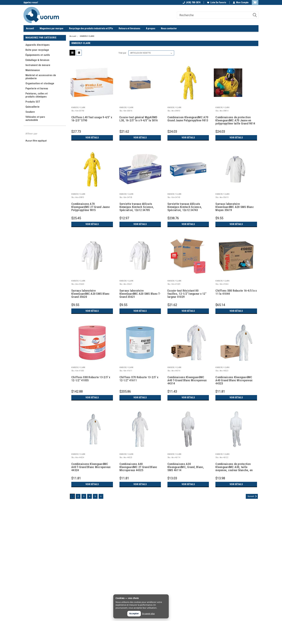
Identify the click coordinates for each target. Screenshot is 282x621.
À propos (150, 28)
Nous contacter (169, 28)
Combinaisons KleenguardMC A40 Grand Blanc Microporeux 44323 (233, 380)
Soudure (30, 111)
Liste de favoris (218, 2)
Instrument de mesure (37, 65)
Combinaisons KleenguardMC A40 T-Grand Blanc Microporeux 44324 (90, 467)
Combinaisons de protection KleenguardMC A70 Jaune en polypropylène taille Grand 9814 (235, 120)
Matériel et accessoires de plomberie (40, 77)
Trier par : (122, 53)
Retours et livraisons (129, 28)
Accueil (30, 28)
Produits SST (32, 101)
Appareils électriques (37, 44)
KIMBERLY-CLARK (87, 36)
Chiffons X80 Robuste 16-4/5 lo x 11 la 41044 (236, 292)
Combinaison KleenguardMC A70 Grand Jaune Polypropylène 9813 (187, 119)
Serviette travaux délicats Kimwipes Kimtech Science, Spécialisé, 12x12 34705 (136, 207)
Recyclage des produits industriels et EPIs (91, 28)
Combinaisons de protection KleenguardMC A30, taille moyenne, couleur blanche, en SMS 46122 (234, 467)
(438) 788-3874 (193, 2)
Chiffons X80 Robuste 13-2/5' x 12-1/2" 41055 (90, 379)
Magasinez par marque (51, 28)
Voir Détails (92, 137)
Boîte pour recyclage (37, 49)
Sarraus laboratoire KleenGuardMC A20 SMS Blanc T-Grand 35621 (140, 293)
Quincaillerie (32, 106)
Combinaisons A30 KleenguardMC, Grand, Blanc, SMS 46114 (185, 467)
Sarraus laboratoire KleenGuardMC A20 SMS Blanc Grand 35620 (90, 293)
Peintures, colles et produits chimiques (36, 95)
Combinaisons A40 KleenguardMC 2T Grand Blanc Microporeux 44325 (138, 467)
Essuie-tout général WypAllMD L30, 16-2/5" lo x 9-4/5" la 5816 (138, 119)
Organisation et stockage (39, 83)
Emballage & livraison (37, 60)
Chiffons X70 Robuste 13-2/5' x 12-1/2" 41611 (138, 379)
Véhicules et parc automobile (35, 118)
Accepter (134, 613)
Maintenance (32, 70)
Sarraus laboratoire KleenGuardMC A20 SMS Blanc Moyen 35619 (234, 207)
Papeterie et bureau (36, 88)
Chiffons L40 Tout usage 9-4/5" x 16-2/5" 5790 (91, 119)
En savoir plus (148, 613)
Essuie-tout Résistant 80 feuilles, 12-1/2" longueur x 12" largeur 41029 (186, 293)
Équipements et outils (37, 55)
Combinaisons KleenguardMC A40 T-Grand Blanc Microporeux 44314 (187, 380)
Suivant (251, 496)
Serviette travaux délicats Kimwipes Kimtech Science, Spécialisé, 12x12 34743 (184, 207)
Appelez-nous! (31, 2)
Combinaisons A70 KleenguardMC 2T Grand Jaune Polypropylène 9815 (90, 207)
